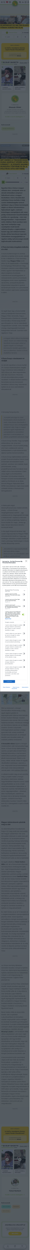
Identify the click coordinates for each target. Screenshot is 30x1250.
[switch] (23, 594)
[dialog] (15, 625)
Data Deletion (6, 687)
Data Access (16, 687)
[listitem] (15, 590)
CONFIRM (9, 681)
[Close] (26, 561)
